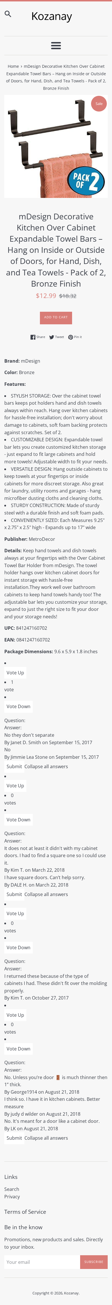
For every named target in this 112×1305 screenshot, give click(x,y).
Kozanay (71, 1293)
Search (11, 1189)
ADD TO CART (56, 317)
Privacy (12, 1196)
